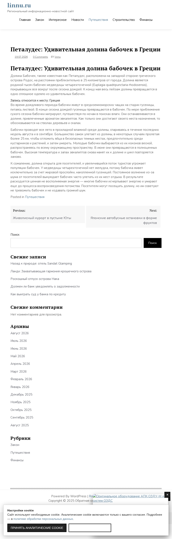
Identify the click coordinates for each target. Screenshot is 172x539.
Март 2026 (18, 371)
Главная (25, 20)
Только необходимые (90, 528)
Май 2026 (17, 356)
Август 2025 (19, 425)
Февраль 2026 (21, 379)
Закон (39, 20)
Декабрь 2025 (21, 394)
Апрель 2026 (20, 364)
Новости (77, 20)
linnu (58, 57)
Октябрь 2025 (20, 410)
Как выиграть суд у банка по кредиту (38, 294)
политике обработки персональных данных (43, 518)
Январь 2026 (19, 387)
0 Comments (40, 57)
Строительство (124, 20)
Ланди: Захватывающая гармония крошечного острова (50, 271)
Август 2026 (19, 333)
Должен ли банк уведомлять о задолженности (45, 286)
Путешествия (98, 20)
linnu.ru (19, 5)
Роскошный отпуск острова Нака (34, 279)
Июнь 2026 (18, 348)
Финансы (145, 20)
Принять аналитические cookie (37, 528)
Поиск (15, 235)
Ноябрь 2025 (20, 402)
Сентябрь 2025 (21, 417)
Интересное (58, 20)
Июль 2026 (18, 341)
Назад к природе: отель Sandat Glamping (41, 263)
